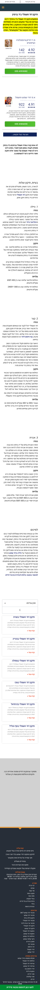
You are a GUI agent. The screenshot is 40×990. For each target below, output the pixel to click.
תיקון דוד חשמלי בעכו (25, 682)
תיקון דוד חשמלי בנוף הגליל (22, 726)
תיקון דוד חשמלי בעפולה (23, 660)
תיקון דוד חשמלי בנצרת (24, 617)
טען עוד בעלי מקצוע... (20, 134)
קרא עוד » (31, 630)
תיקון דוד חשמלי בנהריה (24, 638)
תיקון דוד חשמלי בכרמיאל (23, 704)
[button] (3, 7)
